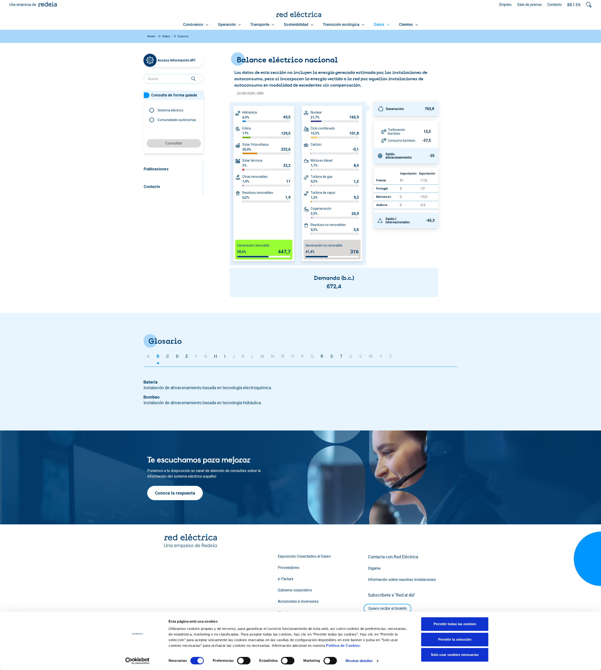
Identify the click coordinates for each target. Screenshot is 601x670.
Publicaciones (156, 169)
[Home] (300, 14)
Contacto (554, 4)
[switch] (243, 660)
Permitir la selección (454, 639)
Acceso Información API (176, 60)
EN (578, 5)
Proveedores (288, 567)
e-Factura (285, 579)
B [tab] (158, 356)
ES (569, 5)
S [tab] (331, 356)
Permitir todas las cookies (455, 624)
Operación (227, 24)
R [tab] (322, 356)
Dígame (374, 568)
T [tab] (341, 356)
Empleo (505, 4)
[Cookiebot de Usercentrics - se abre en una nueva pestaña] (137, 660)
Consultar (173, 143)
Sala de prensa (529, 4)
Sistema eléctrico (170, 110)
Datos (379, 24)
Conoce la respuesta (175, 493)
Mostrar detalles (359, 661)
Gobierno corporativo (295, 590)
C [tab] (167, 356)
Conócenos (193, 24)
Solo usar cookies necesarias (455, 655)
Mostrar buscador (589, 5)
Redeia (47, 4)
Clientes (406, 24)
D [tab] (177, 356)
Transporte (260, 24)
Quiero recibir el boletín (387, 608)
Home (151, 36)
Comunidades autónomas (177, 120)
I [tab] (224, 356)
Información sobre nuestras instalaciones (402, 579)
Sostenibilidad (296, 24)
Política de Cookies (343, 645)
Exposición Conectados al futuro (304, 556)
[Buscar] (193, 78)
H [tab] (215, 356)
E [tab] (187, 356)
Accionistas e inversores (298, 601)
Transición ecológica (341, 24)
